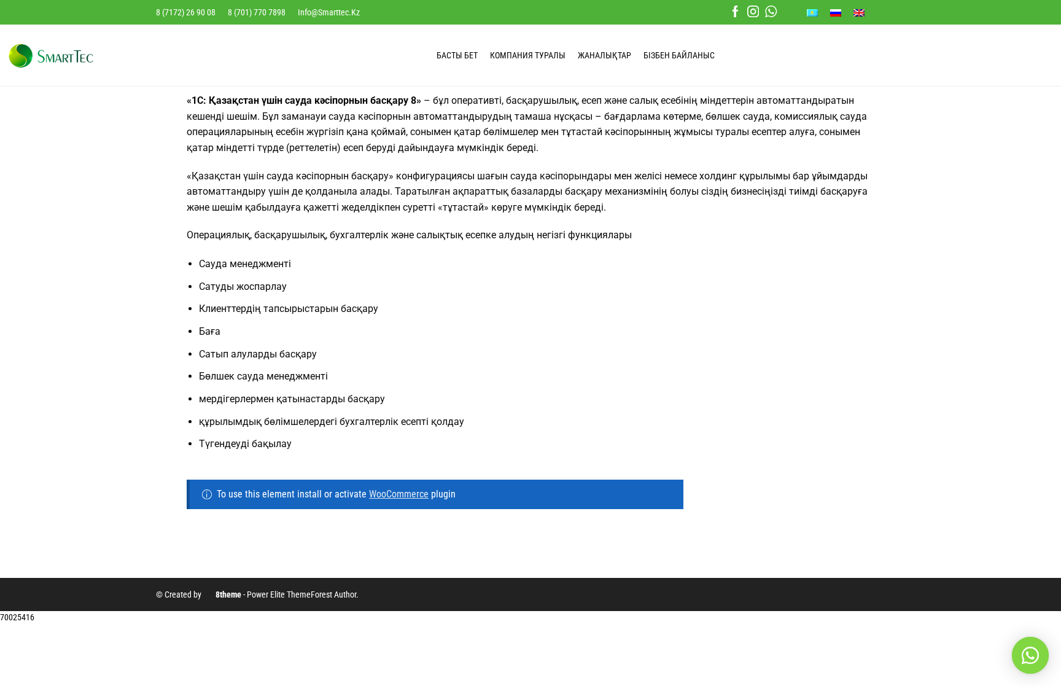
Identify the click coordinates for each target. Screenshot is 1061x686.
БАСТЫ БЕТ (457, 55)
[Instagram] (753, 13)
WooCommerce (399, 494)
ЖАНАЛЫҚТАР (604, 55)
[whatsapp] (771, 13)
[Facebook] (735, 13)
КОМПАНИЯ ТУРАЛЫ (527, 55)
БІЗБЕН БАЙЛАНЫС (679, 55)
